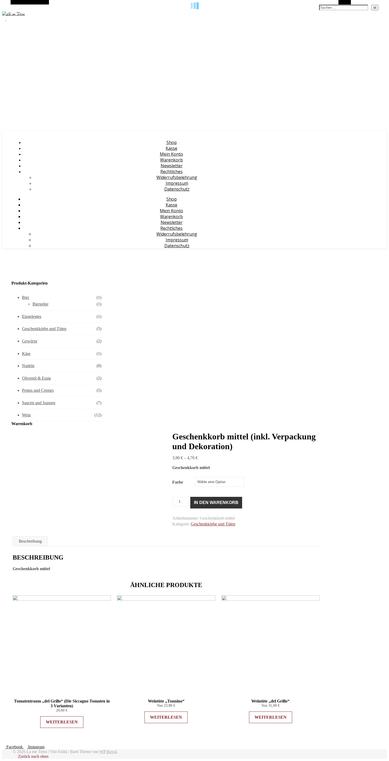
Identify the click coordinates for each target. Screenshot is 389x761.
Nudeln (28, 365)
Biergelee (40, 304)
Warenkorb (171, 160)
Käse (26, 353)
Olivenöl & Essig (36, 378)
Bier (25, 297)
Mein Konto (171, 154)
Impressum (177, 183)
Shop (171, 142)
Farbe (177, 482)
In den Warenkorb (216, 502)
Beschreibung (30, 541)
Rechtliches (171, 171)
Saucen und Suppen (38, 402)
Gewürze (29, 341)
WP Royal (108, 751)
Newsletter (172, 166)
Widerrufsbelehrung (176, 177)
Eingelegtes (31, 316)
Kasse (171, 148)
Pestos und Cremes (38, 390)
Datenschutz (176, 189)
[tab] (30, 541)
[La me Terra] (13, 14)
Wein (26, 415)
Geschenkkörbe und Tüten (44, 328)
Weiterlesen (62, 722)
